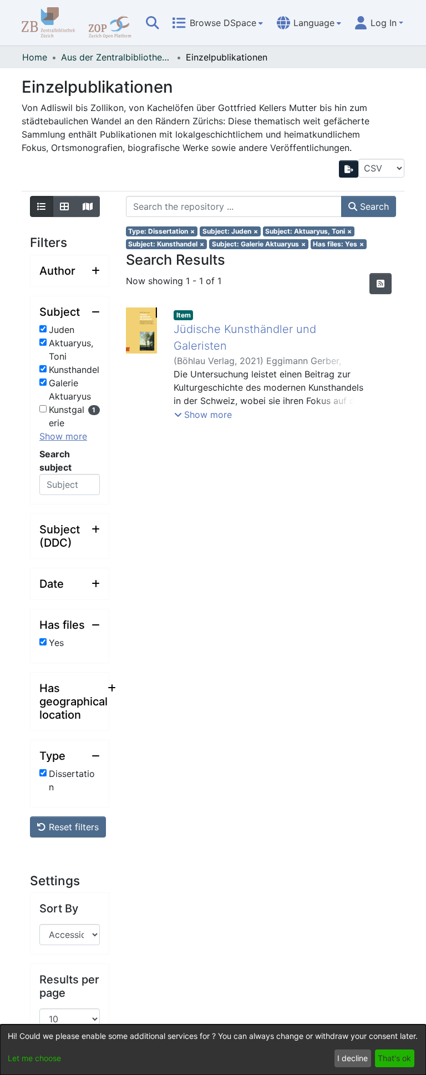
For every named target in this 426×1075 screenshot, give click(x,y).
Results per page (69, 986)
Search (373, 206)
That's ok (394, 1058)
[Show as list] (41, 206)
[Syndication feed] (380, 283)
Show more (63, 436)
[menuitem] (217, 23)
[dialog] (213, 1049)
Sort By (58, 908)
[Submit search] (152, 22)
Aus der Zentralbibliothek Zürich (116, 57)
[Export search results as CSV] (349, 169)
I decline (352, 1058)
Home (34, 57)
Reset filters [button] (72, 826)
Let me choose (34, 1058)
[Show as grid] (64, 206)
